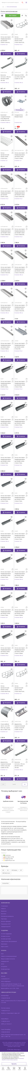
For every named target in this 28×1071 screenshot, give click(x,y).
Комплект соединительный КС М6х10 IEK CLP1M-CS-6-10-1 (5, 117)
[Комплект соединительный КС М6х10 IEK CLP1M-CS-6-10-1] (7, 101)
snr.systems (4, 966)
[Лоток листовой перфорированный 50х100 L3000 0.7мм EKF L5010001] (21, 331)
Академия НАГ (5, 961)
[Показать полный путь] (3, 6)
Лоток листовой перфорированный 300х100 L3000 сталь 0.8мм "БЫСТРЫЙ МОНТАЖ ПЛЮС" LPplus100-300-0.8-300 (6, 384)
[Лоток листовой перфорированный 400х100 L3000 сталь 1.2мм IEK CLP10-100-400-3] (7, 179)
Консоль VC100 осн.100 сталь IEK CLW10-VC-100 (20, 77)
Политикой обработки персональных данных (13, 1059)
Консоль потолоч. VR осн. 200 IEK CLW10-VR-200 (20, 764)
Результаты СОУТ (6, 924)
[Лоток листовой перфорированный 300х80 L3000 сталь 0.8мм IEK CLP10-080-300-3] (7, 217)
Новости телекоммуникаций (9, 956)
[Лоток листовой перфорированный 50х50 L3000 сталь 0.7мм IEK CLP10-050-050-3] (21, 293)
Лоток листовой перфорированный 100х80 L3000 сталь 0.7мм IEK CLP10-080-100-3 (6, 270)
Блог (2, 953)
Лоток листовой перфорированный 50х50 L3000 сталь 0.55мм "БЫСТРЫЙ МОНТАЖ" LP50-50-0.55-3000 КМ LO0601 (20, 650)
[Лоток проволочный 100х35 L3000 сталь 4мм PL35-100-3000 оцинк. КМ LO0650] (21, 25)
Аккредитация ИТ (6, 926)
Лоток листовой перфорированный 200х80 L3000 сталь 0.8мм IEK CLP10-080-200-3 (20, 232)
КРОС (2, 964)
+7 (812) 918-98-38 (5, 1032)
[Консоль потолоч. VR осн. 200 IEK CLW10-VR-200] (21, 750)
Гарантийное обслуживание (9, 941)
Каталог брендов (6, 921)
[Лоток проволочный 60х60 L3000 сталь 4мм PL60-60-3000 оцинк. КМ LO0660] (21, 674)
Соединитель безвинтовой (19, 116)
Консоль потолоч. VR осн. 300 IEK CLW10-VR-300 (6, 77)
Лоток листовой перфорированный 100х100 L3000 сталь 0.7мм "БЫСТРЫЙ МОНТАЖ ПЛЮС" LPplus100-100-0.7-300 (20, 422)
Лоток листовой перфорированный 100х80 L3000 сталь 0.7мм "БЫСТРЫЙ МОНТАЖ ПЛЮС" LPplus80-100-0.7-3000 (20, 460)
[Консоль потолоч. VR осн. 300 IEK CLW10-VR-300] (7, 63)
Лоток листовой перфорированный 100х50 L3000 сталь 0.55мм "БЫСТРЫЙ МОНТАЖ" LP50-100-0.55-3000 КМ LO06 (20, 612)
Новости (3, 908)
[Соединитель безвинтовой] (21, 101)
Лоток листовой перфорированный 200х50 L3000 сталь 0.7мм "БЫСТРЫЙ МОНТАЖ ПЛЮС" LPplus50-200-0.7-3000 (20, 498)
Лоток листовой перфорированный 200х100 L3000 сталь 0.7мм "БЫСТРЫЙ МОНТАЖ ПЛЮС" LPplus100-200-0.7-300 (20, 384)
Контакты (3, 913)
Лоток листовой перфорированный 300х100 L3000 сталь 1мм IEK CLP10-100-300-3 (6, 39)
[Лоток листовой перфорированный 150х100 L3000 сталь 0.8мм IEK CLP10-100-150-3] (21, 179)
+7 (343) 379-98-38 (5, 998)
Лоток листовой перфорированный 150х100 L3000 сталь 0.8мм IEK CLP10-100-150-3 (20, 193)
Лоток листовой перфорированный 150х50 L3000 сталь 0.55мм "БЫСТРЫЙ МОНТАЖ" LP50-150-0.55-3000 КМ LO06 (20, 574)
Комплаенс (4, 944)
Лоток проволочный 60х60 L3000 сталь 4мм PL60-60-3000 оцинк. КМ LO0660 (20, 688)
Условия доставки (6, 939)
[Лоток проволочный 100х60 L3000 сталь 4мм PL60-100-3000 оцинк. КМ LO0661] (7, 674)
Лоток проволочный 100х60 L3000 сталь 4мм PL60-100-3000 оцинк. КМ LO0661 (6, 688)
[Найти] (22, 2)
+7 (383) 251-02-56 (5, 1021)
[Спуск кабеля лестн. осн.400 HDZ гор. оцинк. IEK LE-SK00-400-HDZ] (7, 712)
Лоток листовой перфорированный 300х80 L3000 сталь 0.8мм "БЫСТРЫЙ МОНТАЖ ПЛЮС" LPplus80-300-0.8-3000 (6, 422)
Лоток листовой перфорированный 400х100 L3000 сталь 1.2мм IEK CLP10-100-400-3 (6, 193)
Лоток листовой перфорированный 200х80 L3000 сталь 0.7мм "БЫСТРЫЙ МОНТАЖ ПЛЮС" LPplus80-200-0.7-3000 (6, 460)
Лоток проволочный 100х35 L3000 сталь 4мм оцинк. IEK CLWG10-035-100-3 (6, 155)
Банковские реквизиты (7, 916)
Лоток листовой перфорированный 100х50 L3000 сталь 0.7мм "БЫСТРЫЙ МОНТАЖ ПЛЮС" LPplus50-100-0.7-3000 (6, 536)
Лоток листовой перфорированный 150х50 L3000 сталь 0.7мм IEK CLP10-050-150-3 (6, 308)
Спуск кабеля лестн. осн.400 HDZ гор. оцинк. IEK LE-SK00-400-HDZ (6, 727)
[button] (25, 15)
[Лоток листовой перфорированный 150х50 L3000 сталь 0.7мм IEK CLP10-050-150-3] (7, 293)
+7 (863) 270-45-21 (5, 1010)
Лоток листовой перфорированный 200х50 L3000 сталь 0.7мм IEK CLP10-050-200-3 (20, 270)
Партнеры (4, 919)
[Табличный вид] (2, 15)
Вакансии (3, 911)
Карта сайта (4, 946)
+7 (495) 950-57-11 (5, 979)
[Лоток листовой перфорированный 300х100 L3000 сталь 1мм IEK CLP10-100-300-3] (7, 25)
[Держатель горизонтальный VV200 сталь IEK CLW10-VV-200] (21, 712)
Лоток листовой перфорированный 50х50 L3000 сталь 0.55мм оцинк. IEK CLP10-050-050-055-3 (6, 346)
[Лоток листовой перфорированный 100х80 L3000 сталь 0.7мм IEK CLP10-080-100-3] (7, 255)
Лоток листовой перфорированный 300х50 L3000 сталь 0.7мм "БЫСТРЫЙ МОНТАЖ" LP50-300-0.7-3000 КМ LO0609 (20, 536)
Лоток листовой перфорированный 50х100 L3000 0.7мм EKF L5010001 (20, 346)
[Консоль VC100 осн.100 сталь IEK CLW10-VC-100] (21, 63)
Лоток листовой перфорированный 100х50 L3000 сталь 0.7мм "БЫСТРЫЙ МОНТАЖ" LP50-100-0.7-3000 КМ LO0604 (6, 612)
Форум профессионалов (8, 959)
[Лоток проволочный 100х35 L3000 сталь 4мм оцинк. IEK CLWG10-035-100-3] (7, 141)
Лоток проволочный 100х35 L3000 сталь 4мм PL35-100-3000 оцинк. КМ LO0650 (19, 39)
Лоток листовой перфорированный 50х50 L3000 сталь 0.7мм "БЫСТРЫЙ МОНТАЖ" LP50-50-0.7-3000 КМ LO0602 (6, 650)
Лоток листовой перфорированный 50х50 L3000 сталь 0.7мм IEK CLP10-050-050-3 (20, 308)
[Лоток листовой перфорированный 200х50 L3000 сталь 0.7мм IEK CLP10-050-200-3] (21, 255)
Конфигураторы (5, 969)
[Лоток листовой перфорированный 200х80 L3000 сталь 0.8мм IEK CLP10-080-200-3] (21, 217)
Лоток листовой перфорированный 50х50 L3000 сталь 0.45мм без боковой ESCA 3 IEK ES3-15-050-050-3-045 (20, 155)
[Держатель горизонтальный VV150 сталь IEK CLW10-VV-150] (7, 750)
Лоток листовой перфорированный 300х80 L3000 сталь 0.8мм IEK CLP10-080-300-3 (6, 232)
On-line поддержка (6, 933)
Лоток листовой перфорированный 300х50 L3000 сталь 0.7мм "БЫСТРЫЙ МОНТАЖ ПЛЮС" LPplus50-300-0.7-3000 (6, 498)
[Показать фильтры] (25, 15)
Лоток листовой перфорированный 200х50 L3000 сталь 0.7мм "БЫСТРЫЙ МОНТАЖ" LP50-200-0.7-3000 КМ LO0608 (6, 574)
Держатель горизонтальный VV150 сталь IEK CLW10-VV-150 (6, 764)
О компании (4, 906)
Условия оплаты (5, 936)
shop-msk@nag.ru (6, 981)
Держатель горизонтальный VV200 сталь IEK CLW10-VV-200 (20, 726)
